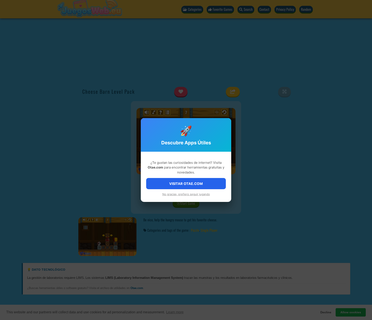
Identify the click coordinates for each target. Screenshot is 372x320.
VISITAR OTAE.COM (186, 183)
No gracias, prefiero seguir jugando (186, 194)
